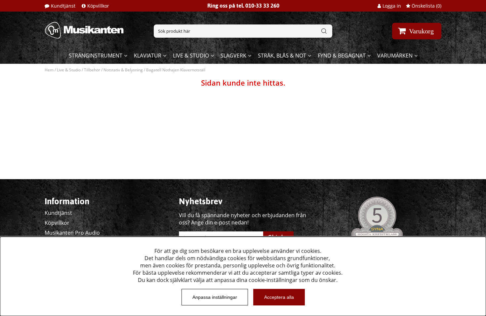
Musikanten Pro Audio (72, 232)
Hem (49, 70)
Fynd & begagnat (342, 55)
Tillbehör (92, 70)
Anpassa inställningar (214, 297)
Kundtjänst (63, 6)
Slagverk (233, 55)
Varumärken (395, 55)
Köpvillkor (98, 6)
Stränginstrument (95, 55)
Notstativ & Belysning (123, 70)
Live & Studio (191, 55)
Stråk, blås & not (282, 55)
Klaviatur (147, 55)
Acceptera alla (279, 297)
